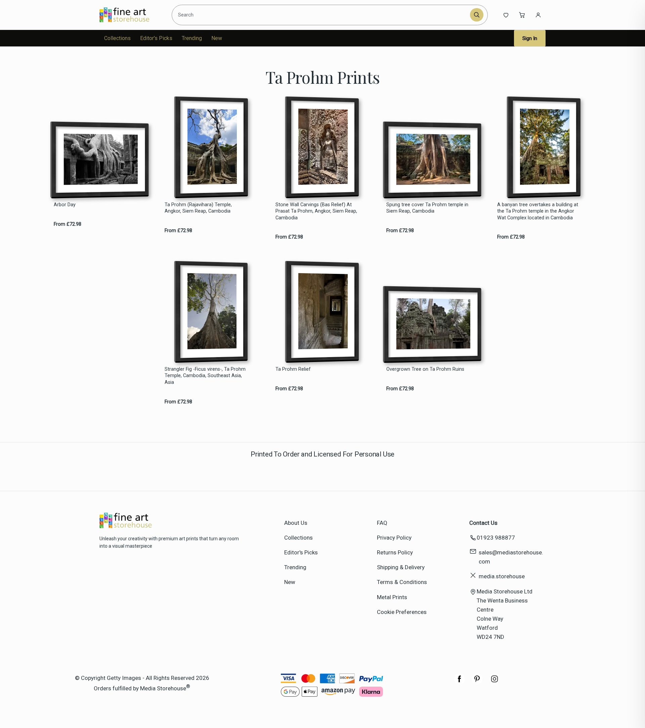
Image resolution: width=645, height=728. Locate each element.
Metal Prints (392, 597)
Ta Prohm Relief (293, 369)
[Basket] (522, 14)
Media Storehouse (163, 688)
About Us (295, 522)
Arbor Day (65, 205)
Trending (192, 38)
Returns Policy (395, 552)
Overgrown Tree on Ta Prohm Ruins (425, 369)
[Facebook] (459, 682)
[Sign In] (538, 14)
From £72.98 (67, 224)
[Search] (476, 15)
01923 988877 (496, 537)
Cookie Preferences (402, 612)
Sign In (529, 38)
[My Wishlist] (506, 14)
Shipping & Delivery (401, 567)
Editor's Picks (156, 38)
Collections (117, 38)
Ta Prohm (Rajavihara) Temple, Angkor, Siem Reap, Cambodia (198, 208)
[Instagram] (494, 682)
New (216, 38)
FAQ (382, 522)
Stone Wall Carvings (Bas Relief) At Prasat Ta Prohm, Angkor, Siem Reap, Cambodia (316, 211)
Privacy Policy (394, 537)
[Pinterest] (477, 682)
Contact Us (483, 522)
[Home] (130, 14)
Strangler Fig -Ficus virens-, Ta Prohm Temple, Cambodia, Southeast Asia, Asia (205, 375)
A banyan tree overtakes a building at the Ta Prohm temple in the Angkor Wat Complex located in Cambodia (537, 211)
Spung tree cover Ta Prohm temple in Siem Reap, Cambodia (427, 208)
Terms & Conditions (402, 582)
